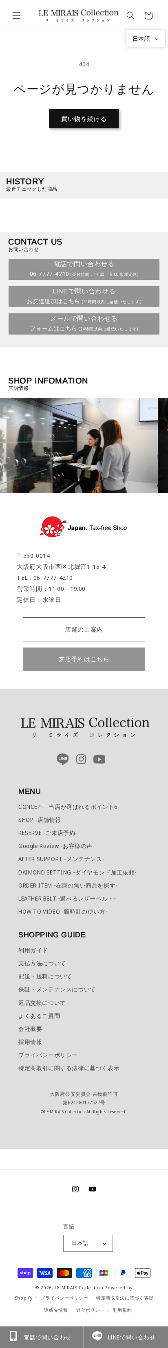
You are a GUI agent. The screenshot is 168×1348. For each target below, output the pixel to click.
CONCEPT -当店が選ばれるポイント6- (69, 807)
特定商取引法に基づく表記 (124, 1298)
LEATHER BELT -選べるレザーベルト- (67, 898)
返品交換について (42, 1003)
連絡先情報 (56, 1310)
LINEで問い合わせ (132, 1337)
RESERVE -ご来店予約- (47, 833)
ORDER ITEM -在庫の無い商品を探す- (68, 885)
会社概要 (30, 1029)
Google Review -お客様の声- (56, 846)
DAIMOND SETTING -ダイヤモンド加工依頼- (77, 872)
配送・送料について (45, 976)
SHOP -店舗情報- (41, 820)
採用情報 (30, 1042)
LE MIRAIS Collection (79, 1287)
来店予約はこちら (84, 659)
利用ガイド (33, 950)
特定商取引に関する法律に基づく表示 (68, 1068)
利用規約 (122, 1310)
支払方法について (42, 963)
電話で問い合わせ (47, 1337)
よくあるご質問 (39, 1016)
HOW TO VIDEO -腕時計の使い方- (63, 911)
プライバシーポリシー (48, 1055)
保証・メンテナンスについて (57, 989)
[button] (16, 15)
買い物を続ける (84, 119)
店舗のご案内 (84, 629)
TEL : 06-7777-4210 (45, 577)
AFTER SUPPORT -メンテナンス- (61, 859)
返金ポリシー (90, 1310)
